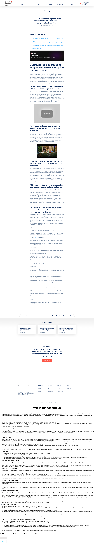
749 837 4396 (84, 3)
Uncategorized (22, 326)
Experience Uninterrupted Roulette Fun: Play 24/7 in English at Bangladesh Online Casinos (47, 329)
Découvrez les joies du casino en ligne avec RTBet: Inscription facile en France (47, 37)
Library (49, 388)
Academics (59, 385)
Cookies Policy (69, 390)
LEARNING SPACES (48, 4)
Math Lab (39, 388)
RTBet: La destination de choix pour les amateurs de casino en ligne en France (47, 45)
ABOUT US (29, 4)
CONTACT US (70, 4)
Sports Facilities (50, 391)
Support (68, 385)
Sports (58, 390)
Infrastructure (50, 385)
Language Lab (40, 391)
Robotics (39, 390)
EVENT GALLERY (60, 4)
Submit (3, 538)
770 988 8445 (84, 4)
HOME (22, 4)
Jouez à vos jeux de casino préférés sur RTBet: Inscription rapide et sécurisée (47, 38)
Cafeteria (49, 390)
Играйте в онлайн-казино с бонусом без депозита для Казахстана (25, 329)
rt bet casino (36, 237)
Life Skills (58, 388)
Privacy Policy (69, 388)
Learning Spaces (41, 385)
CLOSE (3, 541)
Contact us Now (47, 360)
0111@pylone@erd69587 (44, 25)
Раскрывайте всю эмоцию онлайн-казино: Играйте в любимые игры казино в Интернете (66, 329)
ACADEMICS (38, 4)
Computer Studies (60, 391)
